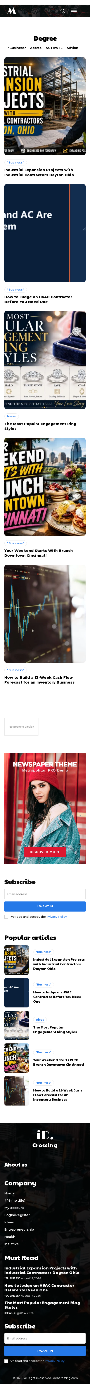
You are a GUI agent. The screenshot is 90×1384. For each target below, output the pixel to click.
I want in (45, 906)
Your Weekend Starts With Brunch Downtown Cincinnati (58, 1062)
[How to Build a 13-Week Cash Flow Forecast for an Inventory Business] (45, 614)
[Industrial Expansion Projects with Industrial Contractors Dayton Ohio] (45, 106)
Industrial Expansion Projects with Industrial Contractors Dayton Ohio (59, 964)
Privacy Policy (57, 916)
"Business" (17, 48)
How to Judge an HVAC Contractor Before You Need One (57, 996)
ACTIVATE (54, 48)
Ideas (11, 416)
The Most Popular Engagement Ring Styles (55, 1029)
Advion (72, 48)
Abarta (36, 48)
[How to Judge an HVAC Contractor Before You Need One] (45, 233)
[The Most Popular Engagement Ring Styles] (45, 360)
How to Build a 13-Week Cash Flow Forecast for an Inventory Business (57, 1095)
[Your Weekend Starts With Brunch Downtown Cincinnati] (45, 487)
